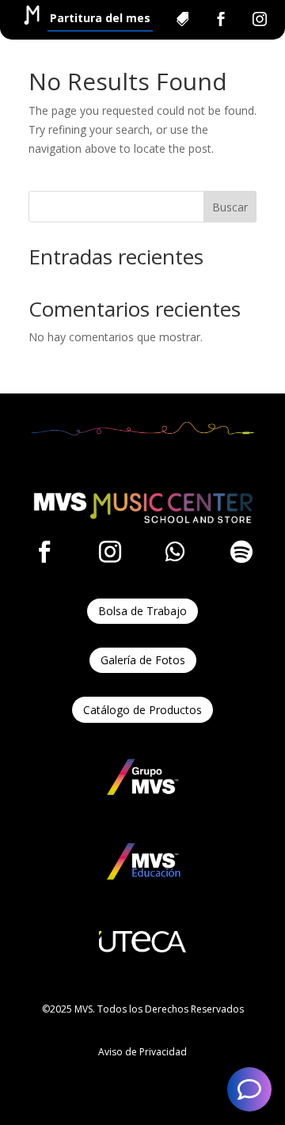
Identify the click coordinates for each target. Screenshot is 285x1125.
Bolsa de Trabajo (142, 610)
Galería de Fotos (143, 659)
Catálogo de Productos (142, 709)
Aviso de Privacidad (142, 1051)
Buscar (230, 207)
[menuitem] (100, 19)
